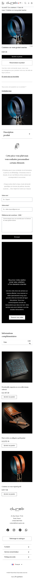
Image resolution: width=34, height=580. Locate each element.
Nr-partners (19, 577)
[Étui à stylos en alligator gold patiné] (17, 417)
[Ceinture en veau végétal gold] (17, 466)
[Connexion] (28, 3)
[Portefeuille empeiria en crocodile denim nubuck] (17, 367)
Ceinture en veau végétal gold (11, 487)
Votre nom (5, 195)
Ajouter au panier (17, 57)
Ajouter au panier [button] (9, 397)
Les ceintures (12, 7)
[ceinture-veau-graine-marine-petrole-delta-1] (17, 28)
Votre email (5, 205)
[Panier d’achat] (31, 3)
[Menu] (3, 3)
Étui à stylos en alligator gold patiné (13, 438)
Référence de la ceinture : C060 (12, 215)
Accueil (4, 7)
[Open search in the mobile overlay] (25, 3)
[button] (20, 3)
